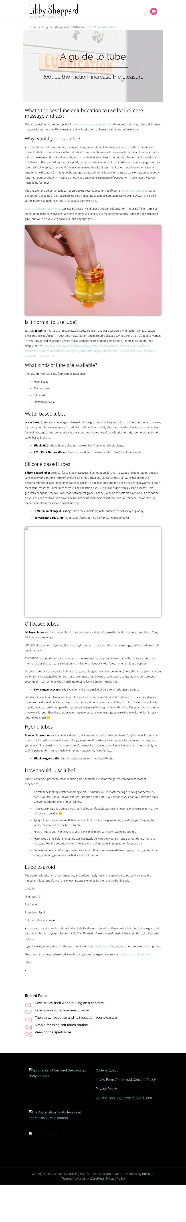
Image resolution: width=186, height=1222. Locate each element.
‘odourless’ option (127, 689)
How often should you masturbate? (62, 1010)
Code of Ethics (107, 1070)
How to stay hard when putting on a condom (69, 1003)
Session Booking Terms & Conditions (124, 1098)
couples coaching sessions (93, 124)
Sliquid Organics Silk (46, 758)
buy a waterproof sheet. (78, 850)
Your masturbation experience (43, 209)
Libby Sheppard (53, 9)
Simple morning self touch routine (61, 1025)
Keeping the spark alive (53, 1032)
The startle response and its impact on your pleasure (76, 1017)
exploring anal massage (134, 190)
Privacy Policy (106, 1088)
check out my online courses (135, 954)
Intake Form (105, 1079)
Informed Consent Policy (137, 1079)
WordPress (97, 1178)
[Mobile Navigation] (153, 11)
